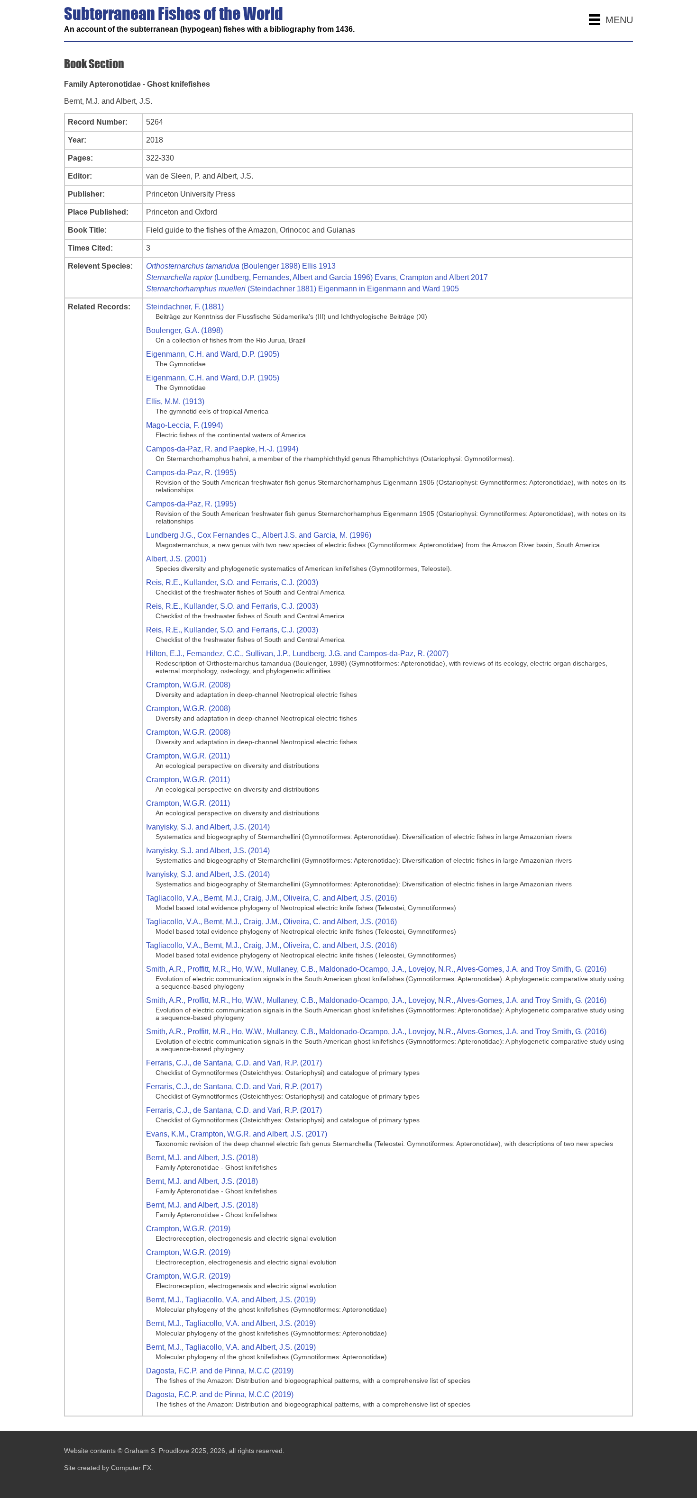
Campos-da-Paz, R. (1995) (191, 473)
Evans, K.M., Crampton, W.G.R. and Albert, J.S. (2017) (236, 1134)
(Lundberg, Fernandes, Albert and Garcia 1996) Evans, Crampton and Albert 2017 (317, 277)
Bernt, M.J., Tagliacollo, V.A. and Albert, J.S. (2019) (231, 1300)
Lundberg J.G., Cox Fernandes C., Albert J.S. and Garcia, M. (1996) (258, 535)
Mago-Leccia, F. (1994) (184, 425)
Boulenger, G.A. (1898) (184, 330)
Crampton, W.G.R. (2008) (188, 685)
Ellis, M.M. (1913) (175, 401)
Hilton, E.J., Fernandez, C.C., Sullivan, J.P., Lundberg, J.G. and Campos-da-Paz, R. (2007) (297, 654)
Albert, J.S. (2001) (176, 559)
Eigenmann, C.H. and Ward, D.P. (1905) (212, 354)
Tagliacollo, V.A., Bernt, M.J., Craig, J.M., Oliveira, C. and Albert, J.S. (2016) (271, 898)
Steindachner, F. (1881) (185, 307)
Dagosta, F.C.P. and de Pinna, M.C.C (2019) (219, 1371)
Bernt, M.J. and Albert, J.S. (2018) (202, 1158)
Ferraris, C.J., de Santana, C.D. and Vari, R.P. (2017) (234, 1063)
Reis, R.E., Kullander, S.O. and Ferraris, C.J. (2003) (232, 582)
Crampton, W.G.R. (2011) (188, 756)
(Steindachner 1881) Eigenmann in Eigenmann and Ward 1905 (302, 289)
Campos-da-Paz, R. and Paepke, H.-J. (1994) (222, 449)
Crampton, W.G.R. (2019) (188, 1229)
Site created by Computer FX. (108, 1467)
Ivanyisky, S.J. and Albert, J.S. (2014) (208, 827)
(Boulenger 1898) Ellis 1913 (241, 266)
